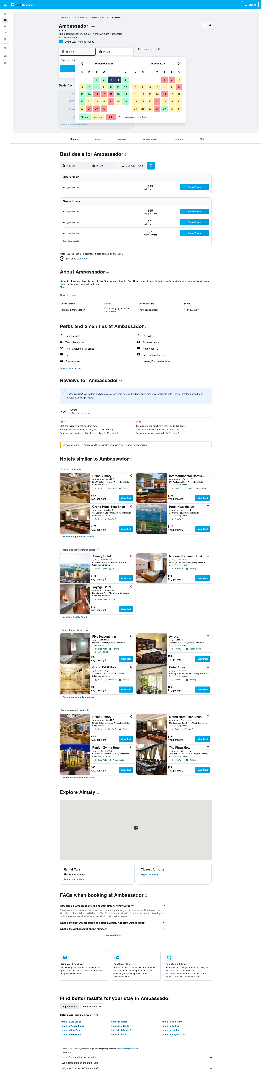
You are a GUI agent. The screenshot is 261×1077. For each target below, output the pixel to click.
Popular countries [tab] (92, 1006)
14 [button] (89, 94)
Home (61, 17)
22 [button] (96, 101)
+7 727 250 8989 (68, 37)
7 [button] (89, 87)
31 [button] (179, 108)
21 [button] (89, 101)
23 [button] (103, 101)
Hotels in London (171, 1030)
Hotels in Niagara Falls (173, 1034)
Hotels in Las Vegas (71, 1021)
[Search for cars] (5, 27)
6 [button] (82, 87)
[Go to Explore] (5, 39)
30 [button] (103, 108)
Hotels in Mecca (119, 1021)
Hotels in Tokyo (119, 1034)
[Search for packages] (5, 33)
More (62, 286)
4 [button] (118, 79)
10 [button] (111, 87)
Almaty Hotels (97, 17)
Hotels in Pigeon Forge (72, 1025)
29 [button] (96, 108)
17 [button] (111, 94)
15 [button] (96, 94)
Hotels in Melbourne (172, 1021)
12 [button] (125, 87)
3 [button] (111, 79)
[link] (78, 536)
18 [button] (118, 94)
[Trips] (5, 48)
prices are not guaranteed (127, 1048)
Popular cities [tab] (70, 1006)
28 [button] (89, 108)
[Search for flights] (5, 14)
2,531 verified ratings (83, 41)
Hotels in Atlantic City (122, 1030)
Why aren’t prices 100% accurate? (80, 1068)
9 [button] (104, 87)
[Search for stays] (5, 20)
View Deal (126, 498)
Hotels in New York (70, 1030)
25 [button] (118, 101)
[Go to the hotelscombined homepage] (22, 4)
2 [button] (104, 79)
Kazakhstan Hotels (75, 17)
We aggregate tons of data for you (80, 1062)
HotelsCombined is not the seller (79, 1057)
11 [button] (118, 87)
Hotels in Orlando (120, 1025)
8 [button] (96, 87)
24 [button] (111, 101)
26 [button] (125, 101)
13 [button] (82, 94)
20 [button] (82, 101)
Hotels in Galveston (71, 1034)
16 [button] (103, 94)
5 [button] (125, 79)
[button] (5, 4)
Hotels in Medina (170, 1025)
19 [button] (125, 94)
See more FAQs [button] (113, 935)
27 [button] (82, 108)
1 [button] (96, 79)
